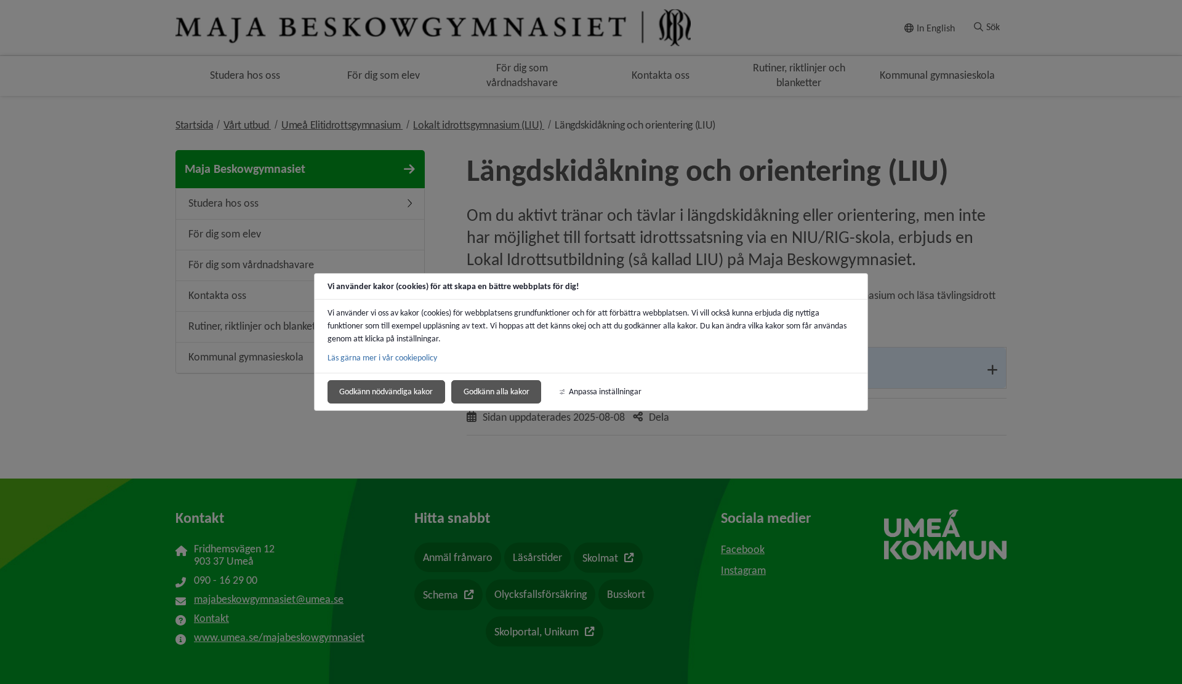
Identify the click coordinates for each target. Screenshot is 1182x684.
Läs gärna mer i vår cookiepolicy (382, 357)
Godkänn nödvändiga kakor (386, 391)
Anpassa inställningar (605, 391)
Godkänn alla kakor (496, 391)
